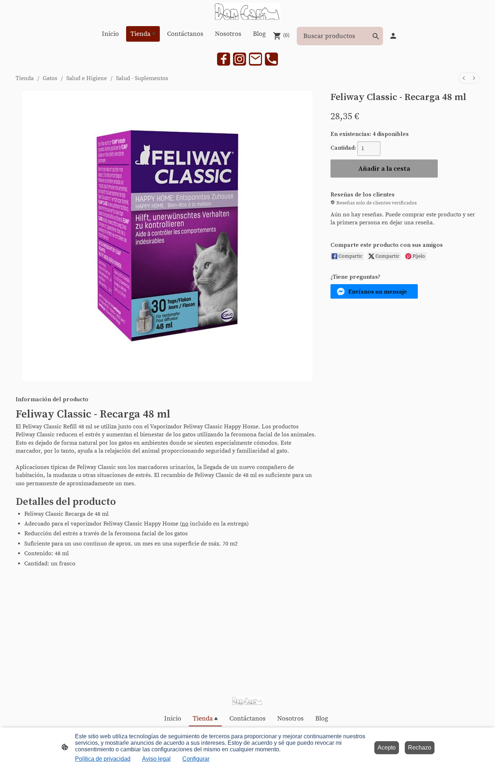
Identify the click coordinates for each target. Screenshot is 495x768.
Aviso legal (156, 759)
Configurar (195, 759)
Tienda (25, 78)
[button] (374, 291)
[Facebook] (223, 59)
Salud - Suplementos (142, 78)
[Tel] (271, 59)
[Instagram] (239, 59)
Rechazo (419, 747)
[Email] (255, 59)
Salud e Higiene (86, 78)
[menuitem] (464, 78)
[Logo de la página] (247, 11)
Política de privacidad (102, 759)
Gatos (50, 78)
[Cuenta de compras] (393, 36)
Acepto (387, 747)
